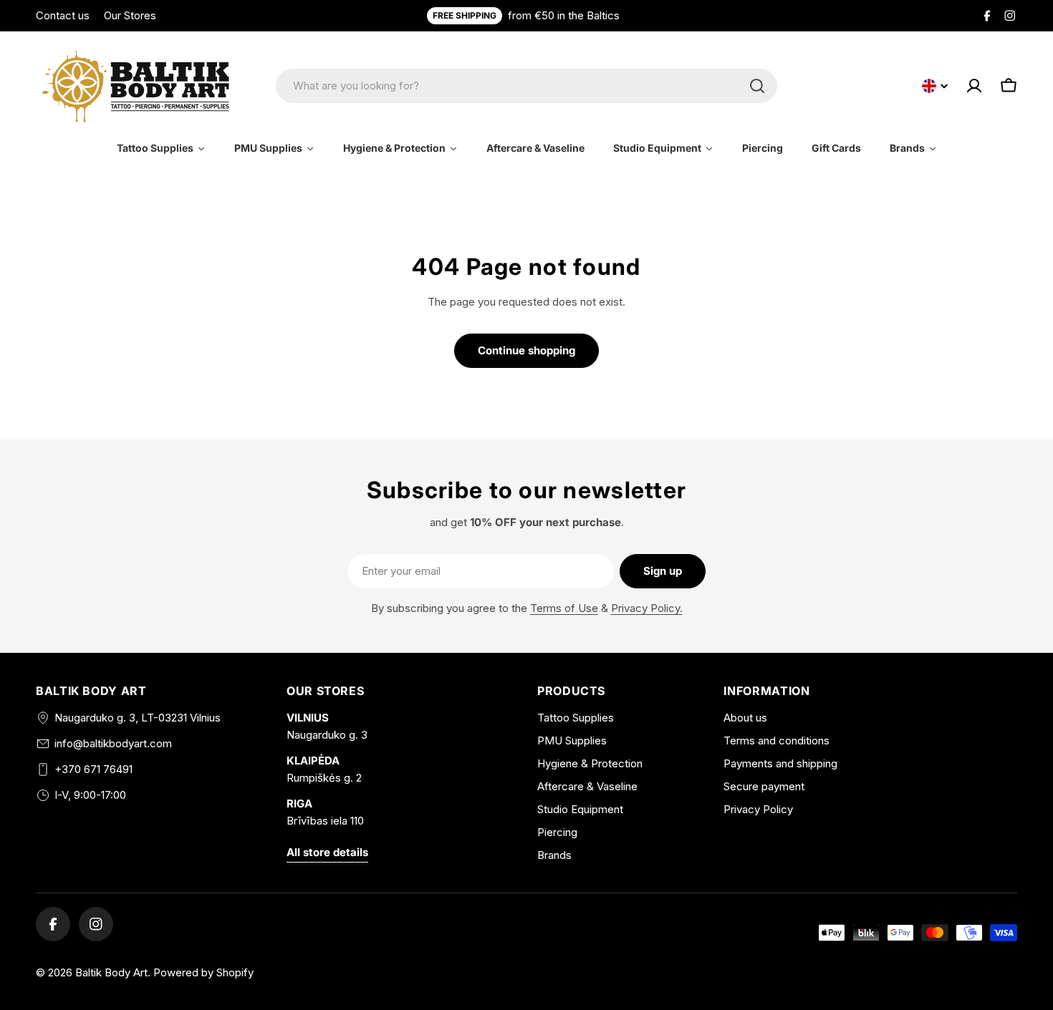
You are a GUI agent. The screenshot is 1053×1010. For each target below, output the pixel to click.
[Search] (757, 85)
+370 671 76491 (93, 769)
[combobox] (526, 86)
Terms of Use (564, 608)
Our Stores (130, 15)
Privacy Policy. (647, 608)
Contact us (63, 15)
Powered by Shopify (203, 972)
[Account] (974, 85)
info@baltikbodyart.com (113, 743)
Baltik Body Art (111, 972)
